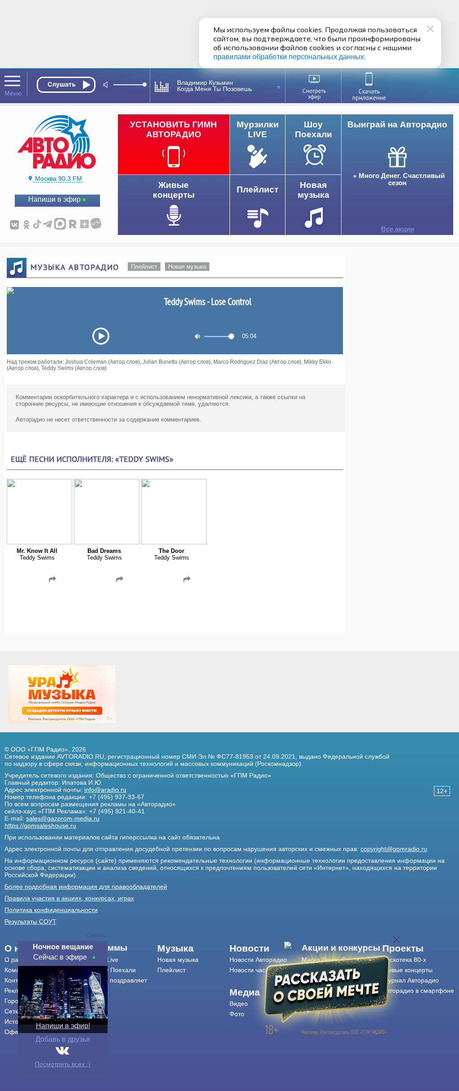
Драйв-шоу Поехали (106, 970)
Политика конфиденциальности (51, 909)
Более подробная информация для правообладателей (85, 886)
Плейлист (144, 266)
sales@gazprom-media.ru (63, 818)
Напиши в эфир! (63, 1026)
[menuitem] (117, 948)
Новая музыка (187, 266)
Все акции (397, 229)
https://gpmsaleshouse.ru (40, 825)
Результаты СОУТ (30, 921)
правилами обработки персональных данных (288, 57)
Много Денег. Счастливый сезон (402, 179)
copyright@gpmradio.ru (393, 848)
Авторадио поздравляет (112, 980)
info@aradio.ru (105, 789)
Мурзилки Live (97, 959)
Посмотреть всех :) (63, 1064)
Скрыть (96, 935)
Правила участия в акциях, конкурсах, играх (69, 898)
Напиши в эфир (54, 199)
